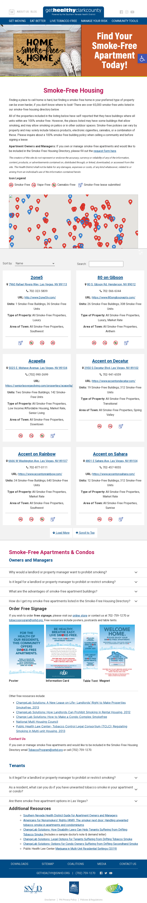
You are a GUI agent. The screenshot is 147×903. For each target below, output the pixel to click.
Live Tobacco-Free (63, 21)
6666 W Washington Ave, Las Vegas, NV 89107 (37, 461)
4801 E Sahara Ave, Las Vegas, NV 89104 (111, 461)
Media (101, 864)
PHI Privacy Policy (68, 900)
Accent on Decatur (110, 361)
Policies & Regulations (91, 900)
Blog (34, 12)
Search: (81, 264)
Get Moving (17, 21)
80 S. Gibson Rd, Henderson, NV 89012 (111, 284)
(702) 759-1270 (85, 873)
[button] (142, 58)
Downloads (19, 864)
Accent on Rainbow (37, 454)
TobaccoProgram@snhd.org (45, 750)
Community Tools (125, 21)
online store (80, 615)
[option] (73, 50)
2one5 (37, 277)
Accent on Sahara (110, 454)
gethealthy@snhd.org (53, 873)
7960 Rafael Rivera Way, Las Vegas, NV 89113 (38, 284)
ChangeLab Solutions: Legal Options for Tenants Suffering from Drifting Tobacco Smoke (77, 839)
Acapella (37, 361)
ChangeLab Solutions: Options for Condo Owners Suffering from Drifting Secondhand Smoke (80, 844)
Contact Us (128, 864)
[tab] (73, 572)
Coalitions (76, 864)
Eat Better (38, 21)
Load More (62, 533)
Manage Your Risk (94, 21)
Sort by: (7, 263)
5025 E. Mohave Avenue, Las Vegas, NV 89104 (38, 368)
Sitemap (48, 864)
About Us (23, 12)
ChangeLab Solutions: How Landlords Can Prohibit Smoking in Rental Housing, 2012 (73, 712)
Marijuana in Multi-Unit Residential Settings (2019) (86, 849)
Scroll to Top (86, 533)
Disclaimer (50, 900)
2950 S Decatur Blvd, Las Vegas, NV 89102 (111, 368)
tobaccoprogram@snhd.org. (26, 620)
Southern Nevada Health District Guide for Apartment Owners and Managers (70, 815)
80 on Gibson (110, 277)
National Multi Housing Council (37, 721)
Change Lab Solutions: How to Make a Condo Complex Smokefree (61, 717)
